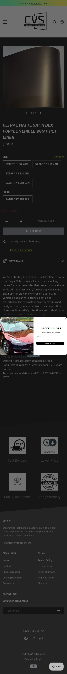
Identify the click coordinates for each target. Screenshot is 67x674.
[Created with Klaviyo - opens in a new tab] (33, 356)
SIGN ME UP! (50, 343)
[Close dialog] (65, 319)
